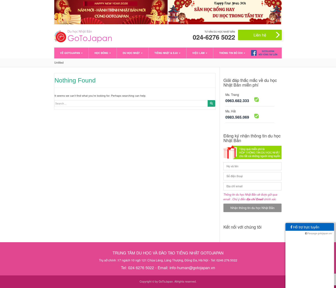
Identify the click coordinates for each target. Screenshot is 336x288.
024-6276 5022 (214, 37)
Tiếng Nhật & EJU (166, 53)
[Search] (211, 103)
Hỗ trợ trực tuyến (305, 226)
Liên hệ (260, 35)
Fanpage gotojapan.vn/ (319, 233)
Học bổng (101, 53)
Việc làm (198, 53)
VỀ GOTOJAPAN (70, 53)
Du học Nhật (132, 53)
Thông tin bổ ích (231, 53)
